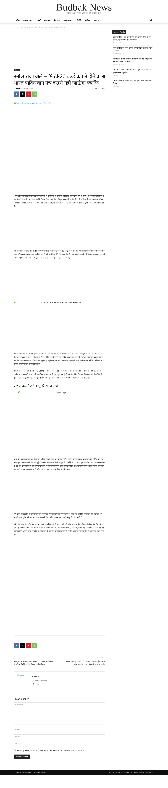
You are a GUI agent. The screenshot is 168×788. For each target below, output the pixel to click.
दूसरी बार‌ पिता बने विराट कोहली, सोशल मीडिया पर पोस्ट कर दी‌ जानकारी (132, 49)
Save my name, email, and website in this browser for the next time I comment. (50, 750)
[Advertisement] (59, 49)
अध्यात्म (96, 20)
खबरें (39, 20)
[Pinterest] (28, 94)
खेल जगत (56, 20)
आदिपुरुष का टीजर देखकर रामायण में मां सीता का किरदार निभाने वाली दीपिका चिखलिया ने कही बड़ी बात (33, 663)
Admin (18, 88)
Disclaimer (150, 772)
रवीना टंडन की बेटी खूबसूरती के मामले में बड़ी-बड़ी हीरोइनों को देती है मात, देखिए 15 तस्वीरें (132, 60)
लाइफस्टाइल (27, 20)
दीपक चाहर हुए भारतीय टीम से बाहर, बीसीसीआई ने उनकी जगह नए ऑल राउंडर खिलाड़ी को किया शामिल (85, 663)
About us (119, 772)
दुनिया (18, 20)
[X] (22, 94)
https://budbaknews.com (40, 680)
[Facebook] (16, 94)
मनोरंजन (47, 20)
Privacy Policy (139, 772)
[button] (151, 20)
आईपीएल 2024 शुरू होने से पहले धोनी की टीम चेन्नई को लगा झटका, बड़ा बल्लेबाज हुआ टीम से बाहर (132, 38)
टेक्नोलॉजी (78, 20)
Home (16, 27)
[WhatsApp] (34, 94)
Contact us (128, 772)
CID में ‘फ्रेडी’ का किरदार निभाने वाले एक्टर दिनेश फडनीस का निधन (132, 82)
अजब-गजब (67, 20)
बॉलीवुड (87, 20)
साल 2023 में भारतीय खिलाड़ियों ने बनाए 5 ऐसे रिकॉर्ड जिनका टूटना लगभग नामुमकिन (132, 71)
